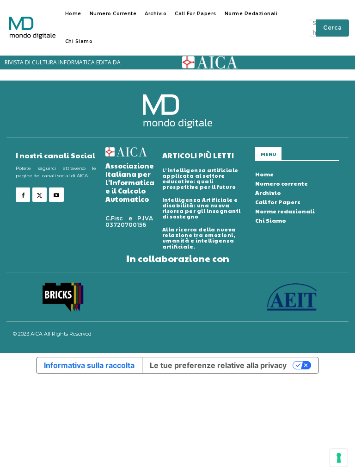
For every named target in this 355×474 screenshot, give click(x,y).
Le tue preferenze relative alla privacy (218, 365)
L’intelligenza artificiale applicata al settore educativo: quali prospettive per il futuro (200, 178)
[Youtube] (56, 194)
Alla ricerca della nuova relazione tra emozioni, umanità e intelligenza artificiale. (199, 237)
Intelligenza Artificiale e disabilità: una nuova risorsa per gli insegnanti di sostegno (201, 208)
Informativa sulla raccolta (89, 365)
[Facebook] (23, 194)
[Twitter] (39, 194)
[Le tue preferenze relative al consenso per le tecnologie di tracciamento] (339, 458)
